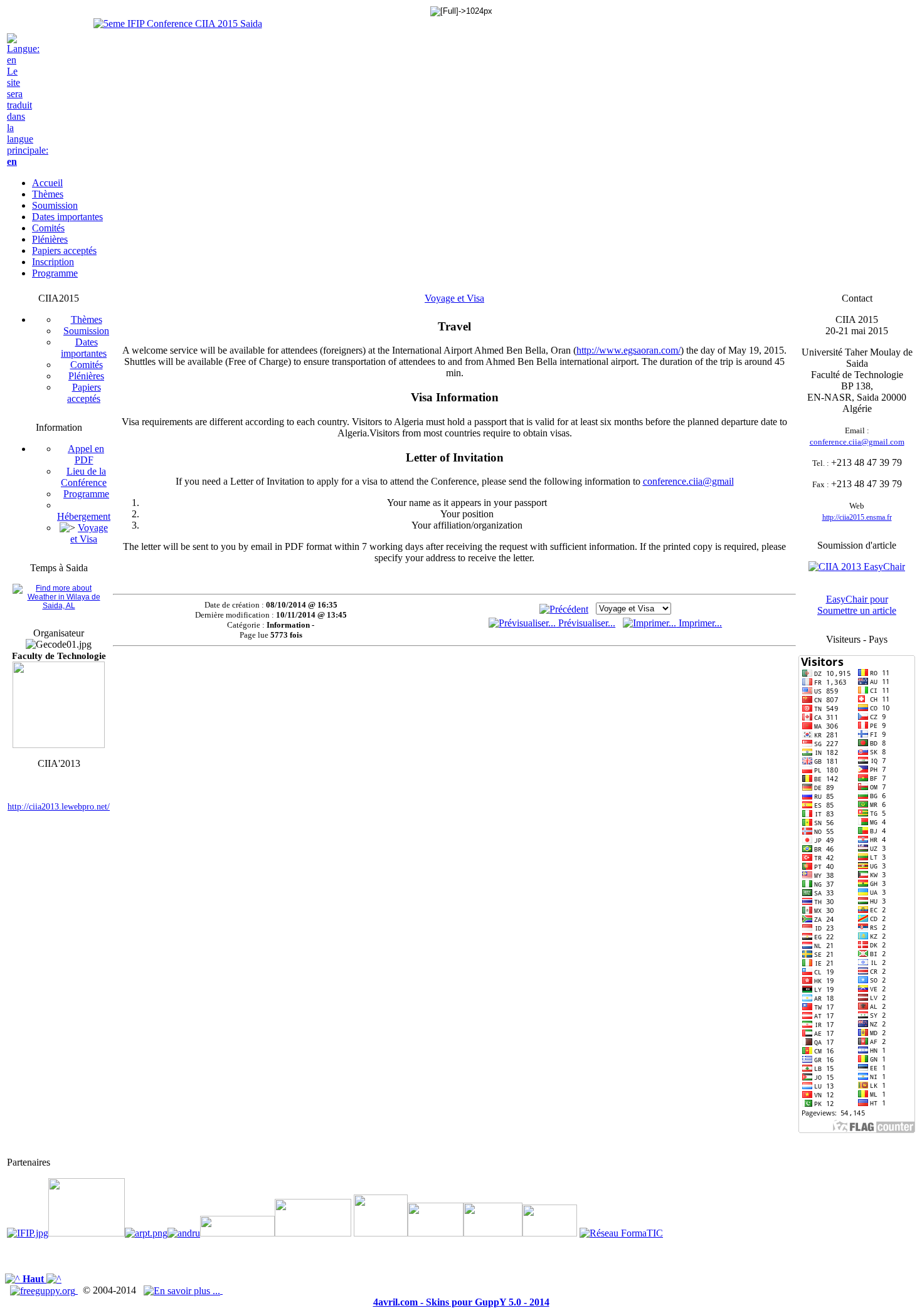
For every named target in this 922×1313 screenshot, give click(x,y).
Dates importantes (84, 348)
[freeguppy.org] (44, 1290)
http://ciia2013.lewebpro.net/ (59, 806)
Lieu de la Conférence (84, 477)
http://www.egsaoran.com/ (628, 350)
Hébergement (83, 516)
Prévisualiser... (585, 623)
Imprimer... (699, 623)
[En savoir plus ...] (183, 1290)
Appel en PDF (86, 454)
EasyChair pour (857, 599)
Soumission (86, 330)
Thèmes (86, 319)
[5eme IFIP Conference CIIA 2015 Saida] (177, 23)
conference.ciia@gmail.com (857, 441)
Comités (86, 364)
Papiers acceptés (84, 393)
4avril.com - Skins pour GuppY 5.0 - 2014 (461, 1302)
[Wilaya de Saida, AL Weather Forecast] (59, 605)
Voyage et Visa (89, 533)
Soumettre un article (856, 610)
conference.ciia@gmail (688, 481)
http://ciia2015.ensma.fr (857, 517)
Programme (86, 493)
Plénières (86, 376)
